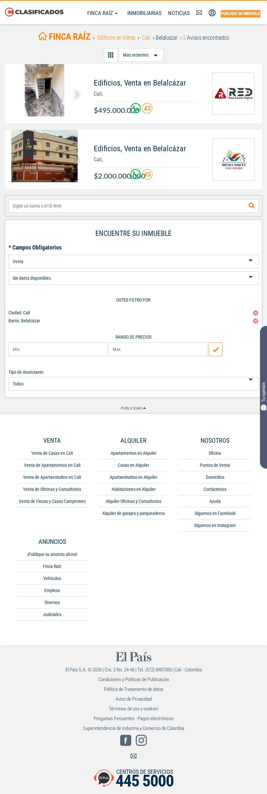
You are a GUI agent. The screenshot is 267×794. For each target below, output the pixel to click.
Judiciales (52, 614)
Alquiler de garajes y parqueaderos (133, 513)
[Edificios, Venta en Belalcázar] (44, 90)
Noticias (179, 13)
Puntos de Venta (215, 465)
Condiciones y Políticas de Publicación (133, 679)
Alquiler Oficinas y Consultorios (133, 501)
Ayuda (215, 501)
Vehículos (52, 578)
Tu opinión (263, 392)
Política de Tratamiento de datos (133, 689)
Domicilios (215, 477)
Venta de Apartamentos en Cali (52, 465)
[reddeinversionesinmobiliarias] (233, 94)
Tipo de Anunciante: (26, 372)
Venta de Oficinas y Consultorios (52, 489)
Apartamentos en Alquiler (134, 453)
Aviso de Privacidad (134, 699)
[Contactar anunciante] (147, 110)
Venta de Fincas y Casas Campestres (52, 501)
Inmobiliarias (144, 13)
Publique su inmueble (240, 13)
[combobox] (133, 206)
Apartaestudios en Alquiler (133, 477)
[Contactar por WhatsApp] (136, 110)
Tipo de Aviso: (133, 269)
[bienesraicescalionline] (233, 159)
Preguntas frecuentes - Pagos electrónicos (134, 718)
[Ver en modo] (111, 55)
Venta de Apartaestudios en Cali (52, 477)
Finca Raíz (100, 13)
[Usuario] (212, 13)
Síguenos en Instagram (215, 525)
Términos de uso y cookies (133, 709)
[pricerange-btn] (215, 349)
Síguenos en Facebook (215, 513)
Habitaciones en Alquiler (134, 489)
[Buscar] (252, 206)
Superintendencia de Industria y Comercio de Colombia (133, 728)
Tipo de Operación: (133, 252)
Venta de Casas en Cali (52, 453)
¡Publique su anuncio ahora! (52, 554)
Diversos (52, 602)
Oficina (215, 453)
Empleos (52, 590)
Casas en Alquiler (133, 465)
